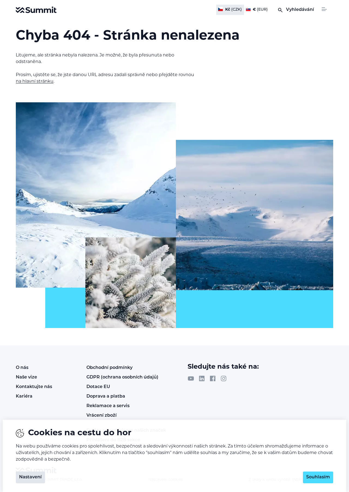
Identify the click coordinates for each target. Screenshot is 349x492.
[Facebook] (212, 378)
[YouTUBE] (190, 378)
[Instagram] (223, 378)
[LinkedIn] (201, 378)
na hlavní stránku (34, 81)
